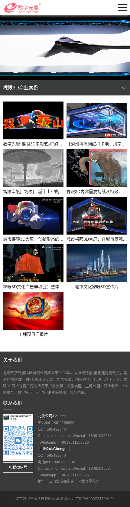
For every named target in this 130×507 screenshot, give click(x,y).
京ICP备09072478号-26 (95, 499)
